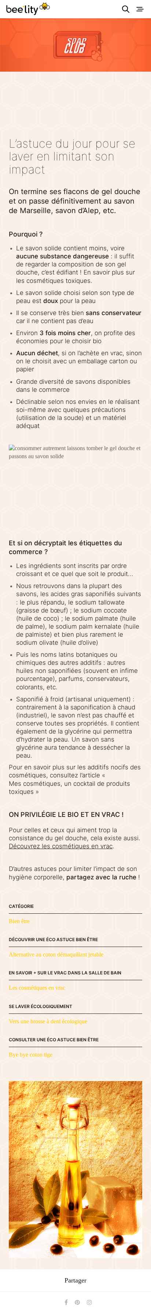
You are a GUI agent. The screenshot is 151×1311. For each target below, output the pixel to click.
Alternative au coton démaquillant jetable (56, 954)
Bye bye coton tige (30, 1055)
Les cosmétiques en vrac (37, 988)
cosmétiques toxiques (58, 280)
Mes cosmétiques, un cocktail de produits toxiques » (69, 787)
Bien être (19, 921)
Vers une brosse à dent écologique (48, 1021)
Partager (75, 1280)
